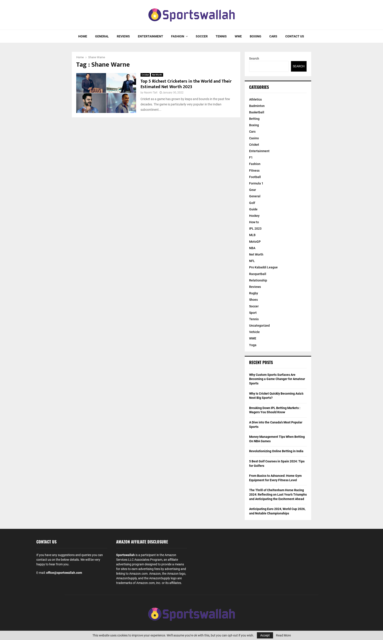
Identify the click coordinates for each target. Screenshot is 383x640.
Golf (252, 203)
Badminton (257, 106)
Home (82, 36)
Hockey (254, 215)
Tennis (221, 36)
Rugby (253, 293)
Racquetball (257, 274)
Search (254, 58)
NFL (252, 261)
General (102, 36)
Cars (273, 36)
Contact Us (294, 36)
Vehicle (254, 332)
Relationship (258, 280)
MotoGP (255, 241)
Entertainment (150, 36)
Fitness (254, 170)
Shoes (253, 299)
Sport (253, 312)
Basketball (256, 112)
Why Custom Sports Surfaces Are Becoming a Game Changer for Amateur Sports (277, 379)
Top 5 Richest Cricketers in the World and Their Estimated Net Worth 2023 (186, 84)
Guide (253, 209)
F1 (251, 157)
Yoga (252, 345)
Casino (254, 138)
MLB (252, 235)
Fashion (177, 36)
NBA (252, 248)
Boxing (255, 36)
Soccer (202, 36)
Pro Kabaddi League (263, 267)
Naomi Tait (150, 92)
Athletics (255, 99)
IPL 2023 (255, 228)
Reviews (123, 36)
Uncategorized (259, 325)
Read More (283, 635)
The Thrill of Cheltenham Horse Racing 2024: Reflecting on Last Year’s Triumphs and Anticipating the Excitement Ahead (278, 494)
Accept (265, 635)
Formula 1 (256, 183)
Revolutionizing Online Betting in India (276, 451)
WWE (238, 36)
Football (255, 177)
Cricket (145, 75)
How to (254, 222)
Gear (252, 190)
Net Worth (157, 75)
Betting (254, 118)
